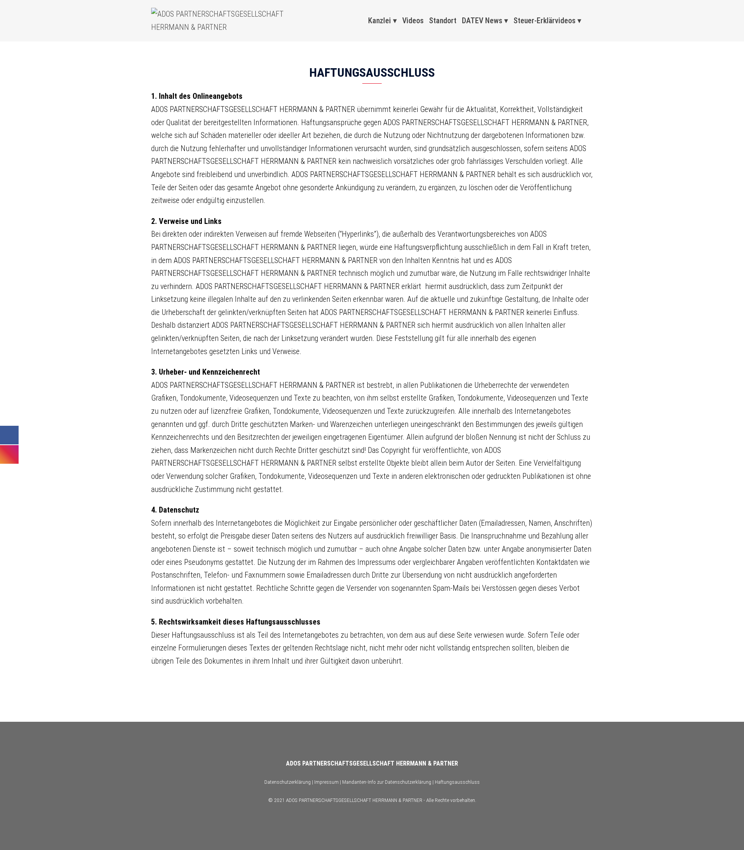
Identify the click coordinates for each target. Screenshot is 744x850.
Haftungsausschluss (457, 782)
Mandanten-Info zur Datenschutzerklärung (386, 782)
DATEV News (482, 20)
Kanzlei (379, 20)
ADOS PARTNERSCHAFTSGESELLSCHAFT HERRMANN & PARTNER (372, 763)
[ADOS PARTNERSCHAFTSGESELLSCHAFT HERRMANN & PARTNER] (221, 20)
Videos (413, 20)
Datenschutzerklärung (287, 782)
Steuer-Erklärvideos (544, 20)
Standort (442, 20)
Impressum (326, 782)
